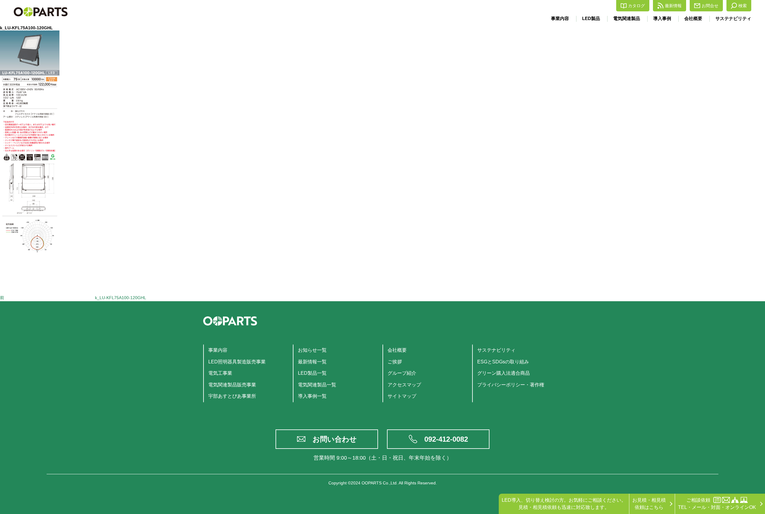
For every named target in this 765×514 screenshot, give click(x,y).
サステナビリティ (733, 18)
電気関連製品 (626, 18)
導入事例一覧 (312, 396)
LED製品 (591, 18)
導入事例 (662, 18)
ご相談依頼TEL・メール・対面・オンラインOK (717, 504)
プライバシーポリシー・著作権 (510, 384)
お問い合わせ (335, 439)
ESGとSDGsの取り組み (503, 361)
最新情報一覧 (312, 361)
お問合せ (710, 5)
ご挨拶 (395, 361)
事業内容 (560, 18)
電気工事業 (220, 373)
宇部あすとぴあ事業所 (232, 396)
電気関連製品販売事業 (232, 384)
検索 (742, 5)
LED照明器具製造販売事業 (237, 361)
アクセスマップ (404, 384)
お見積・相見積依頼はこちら (649, 504)
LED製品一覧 (312, 373)
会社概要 (693, 18)
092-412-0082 (446, 439)
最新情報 (673, 5)
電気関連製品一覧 (317, 384)
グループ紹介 (402, 373)
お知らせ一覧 (312, 350)
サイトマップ (402, 396)
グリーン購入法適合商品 (503, 373)
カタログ (636, 5)
